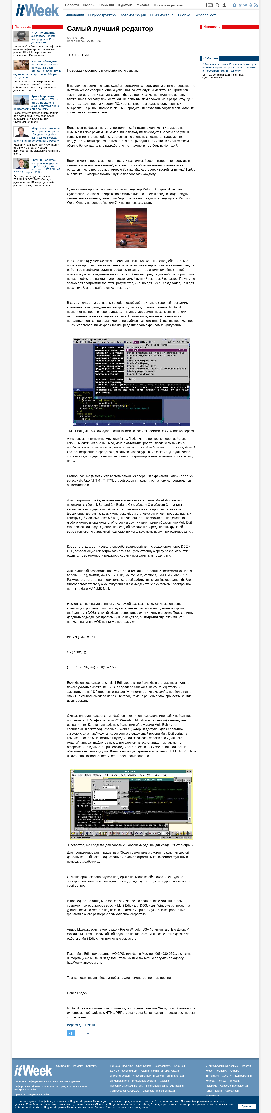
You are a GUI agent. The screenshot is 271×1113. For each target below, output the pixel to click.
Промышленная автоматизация (165, 1085)
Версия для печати (81, 1025)
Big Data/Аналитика (121, 1065)
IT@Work (125, 5)
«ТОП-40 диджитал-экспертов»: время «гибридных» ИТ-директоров (44, 37)
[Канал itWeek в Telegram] (239, 6)
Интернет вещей (120, 1075)
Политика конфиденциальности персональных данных (47, 1081)
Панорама (22, 26)
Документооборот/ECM (123, 1070)
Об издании (63, 1065)
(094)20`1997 (75, 37)
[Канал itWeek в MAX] (234, 6)
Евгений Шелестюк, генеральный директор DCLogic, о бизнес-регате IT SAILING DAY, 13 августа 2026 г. (37, 166)
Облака (184, 15)
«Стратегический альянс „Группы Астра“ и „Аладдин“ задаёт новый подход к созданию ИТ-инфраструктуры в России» (36, 134)
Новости (72, 5)
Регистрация (212, 1095)
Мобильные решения (144, 1080)
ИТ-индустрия (161, 15)
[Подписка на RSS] (256, 6)
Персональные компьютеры (126, 1085)
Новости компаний (216, 1070)
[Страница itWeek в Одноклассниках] (250, 6)
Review (221, 1080)
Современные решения (234, 1085)
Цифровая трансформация (158, 1090)
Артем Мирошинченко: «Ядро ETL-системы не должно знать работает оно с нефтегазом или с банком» (36, 102)
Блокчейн (179, 1065)
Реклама (142, 5)
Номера (209, 1080)
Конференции (243, 1075)
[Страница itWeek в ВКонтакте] (245, 6)
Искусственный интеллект (148, 1075)
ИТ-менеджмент (119, 1080)
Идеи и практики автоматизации (159, 1070)
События (106, 5)
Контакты (91, 1065)
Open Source (143, 1065)
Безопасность (206, 15)
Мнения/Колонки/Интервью (221, 1065)
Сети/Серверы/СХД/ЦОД (124, 1090)
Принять (247, 1106)
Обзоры (89, 5)
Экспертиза (212, 1075)
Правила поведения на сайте (31, 1094)
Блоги (218, 1090)
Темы (208, 1090)
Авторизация (232, 1090)
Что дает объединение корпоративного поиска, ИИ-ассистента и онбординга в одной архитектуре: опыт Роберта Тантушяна (37, 69)
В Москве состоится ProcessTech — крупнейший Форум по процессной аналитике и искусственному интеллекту (229, 67)
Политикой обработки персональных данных (121, 1107)
